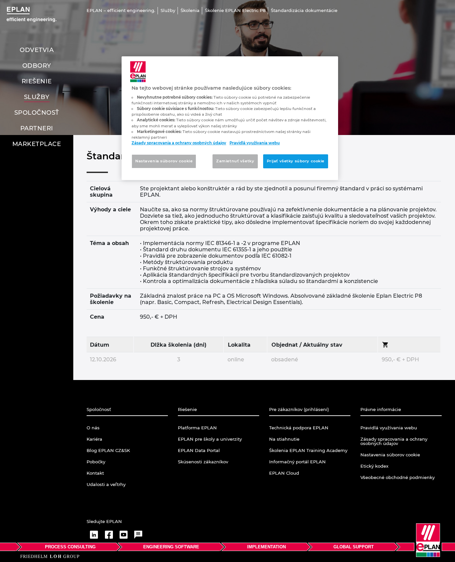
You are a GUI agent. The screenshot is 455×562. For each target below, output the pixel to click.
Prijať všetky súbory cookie (295, 161)
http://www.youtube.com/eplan (124, 535)
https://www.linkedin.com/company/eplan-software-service (94, 535)
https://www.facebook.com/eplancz (109, 535)
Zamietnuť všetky (235, 161)
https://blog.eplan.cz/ (138, 535)
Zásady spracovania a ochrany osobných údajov (179, 143)
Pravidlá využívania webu (254, 143)
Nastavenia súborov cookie (164, 161)
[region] (230, 118)
